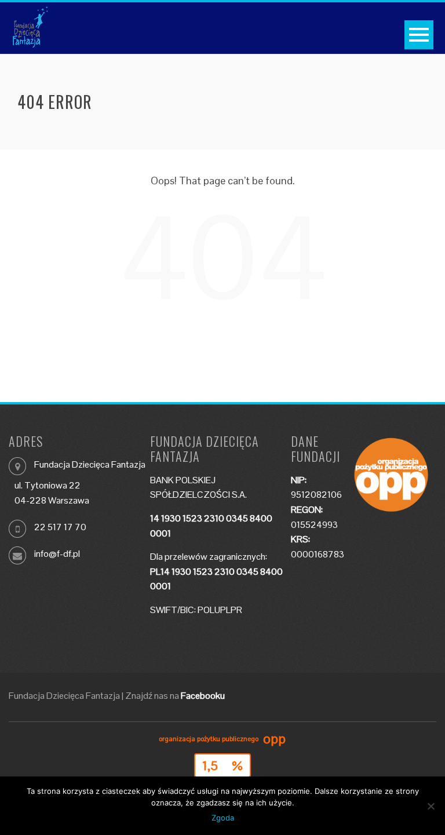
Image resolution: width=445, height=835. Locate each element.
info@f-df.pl (57, 554)
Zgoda (222, 817)
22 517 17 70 (60, 527)
